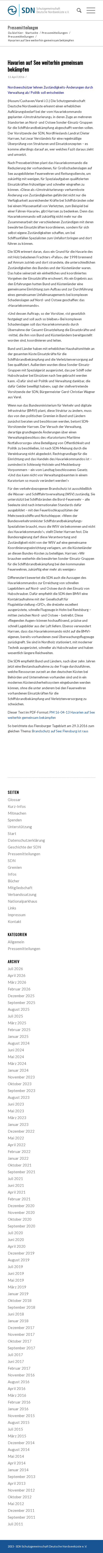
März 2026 (17, 982)
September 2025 (21, 1002)
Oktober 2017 (20, 1341)
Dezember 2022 (21, 1131)
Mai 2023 (16, 1111)
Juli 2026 (15, 968)
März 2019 (17, 1287)
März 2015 (17, 1436)
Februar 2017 (19, 1368)
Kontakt (14, 921)
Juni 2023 (16, 1104)
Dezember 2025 (21, 995)
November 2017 (21, 1334)
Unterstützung (20, 826)
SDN (12, 860)
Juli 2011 (15, 1524)
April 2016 (17, 1388)
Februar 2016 (19, 1402)
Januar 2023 (18, 1124)
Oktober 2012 (20, 1497)
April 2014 (17, 1463)
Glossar (14, 799)
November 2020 (21, 1212)
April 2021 (17, 1192)
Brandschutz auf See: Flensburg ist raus (60, 731)
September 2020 (21, 1226)
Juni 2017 (16, 1361)
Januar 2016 (18, 1409)
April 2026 (17, 975)
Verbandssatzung (22, 894)
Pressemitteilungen (23, 28)
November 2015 (21, 1415)
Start (12, 833)
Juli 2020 (15, 1232)
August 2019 (19, 1260)
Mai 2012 (16, 1503)
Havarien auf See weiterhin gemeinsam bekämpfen (45, 65)
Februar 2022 (19, 1151)
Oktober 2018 (20, 1300)
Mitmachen (17, 813)
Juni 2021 (16, 1185)
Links (12, 908)
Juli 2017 (15, 1354)
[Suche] (77, 10)
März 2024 (17, 1063)
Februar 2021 (19, 1199)
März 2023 (17, 1117)
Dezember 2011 (21, 1510)
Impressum (17, 914)
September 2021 (21, 1172)
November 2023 (21, 1077)
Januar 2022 (18, 1158)
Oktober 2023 (20, 1083)
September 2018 (21, 1307)
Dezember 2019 (21, 1253)
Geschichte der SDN (24, 847)
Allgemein (16, 942)
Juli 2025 (15, 1016)
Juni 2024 (16, 1050)
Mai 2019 (16, 1280)
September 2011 (21, 1517)
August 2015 (19, 1422)
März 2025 (17, 1023)
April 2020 (17, 1246)
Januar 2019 (18, 1293)
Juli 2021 (15, 1178)
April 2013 (17, 1483)
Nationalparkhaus (22, 901)
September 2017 (21, 1348)
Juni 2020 (16, 1239)
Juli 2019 (15, 1266)
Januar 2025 (18, 1036)
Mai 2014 (16, 1456)
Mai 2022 (16, 1138)
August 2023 (19, 1097)
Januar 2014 (18, 1469)
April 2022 (17, 1144)
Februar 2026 (19, 989)
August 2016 (19, 1381)
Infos (12, 874)
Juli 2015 (15, 1429)
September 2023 (21, 1090)
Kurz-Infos (17, 806)
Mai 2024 (16, 1056)
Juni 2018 (16, 1314)
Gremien (15, 867)
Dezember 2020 (21, 1205)
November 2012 (21, 1490)
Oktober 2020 (20, 1219)
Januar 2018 (18, 1320)
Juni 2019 (16, 1273)
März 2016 (17, 1395)
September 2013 (21, 1476)
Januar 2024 (18, 1070)
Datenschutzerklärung (26, 840)
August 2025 (19, 1009)
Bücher (14, 881)
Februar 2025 (19, 1029)
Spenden (15, 820)
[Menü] (88, 10)
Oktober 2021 (20, 1165)
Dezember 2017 (21, 1327)
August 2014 (19, 1449)
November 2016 (21, 1375)
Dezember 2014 (21, 1442)
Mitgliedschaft (20, 887)
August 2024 (19, 1043)
